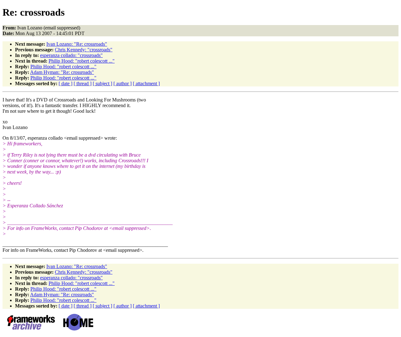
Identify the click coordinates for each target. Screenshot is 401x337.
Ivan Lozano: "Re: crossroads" (76, 44)
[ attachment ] (146, 83)
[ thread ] (82, 83)
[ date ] (65, 83)
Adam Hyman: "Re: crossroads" (62, 72)
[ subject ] (102, 83)
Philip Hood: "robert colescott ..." (82, 61)
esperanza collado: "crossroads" (71, 55)
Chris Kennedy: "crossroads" (83, 49)
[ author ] (122, 83)
